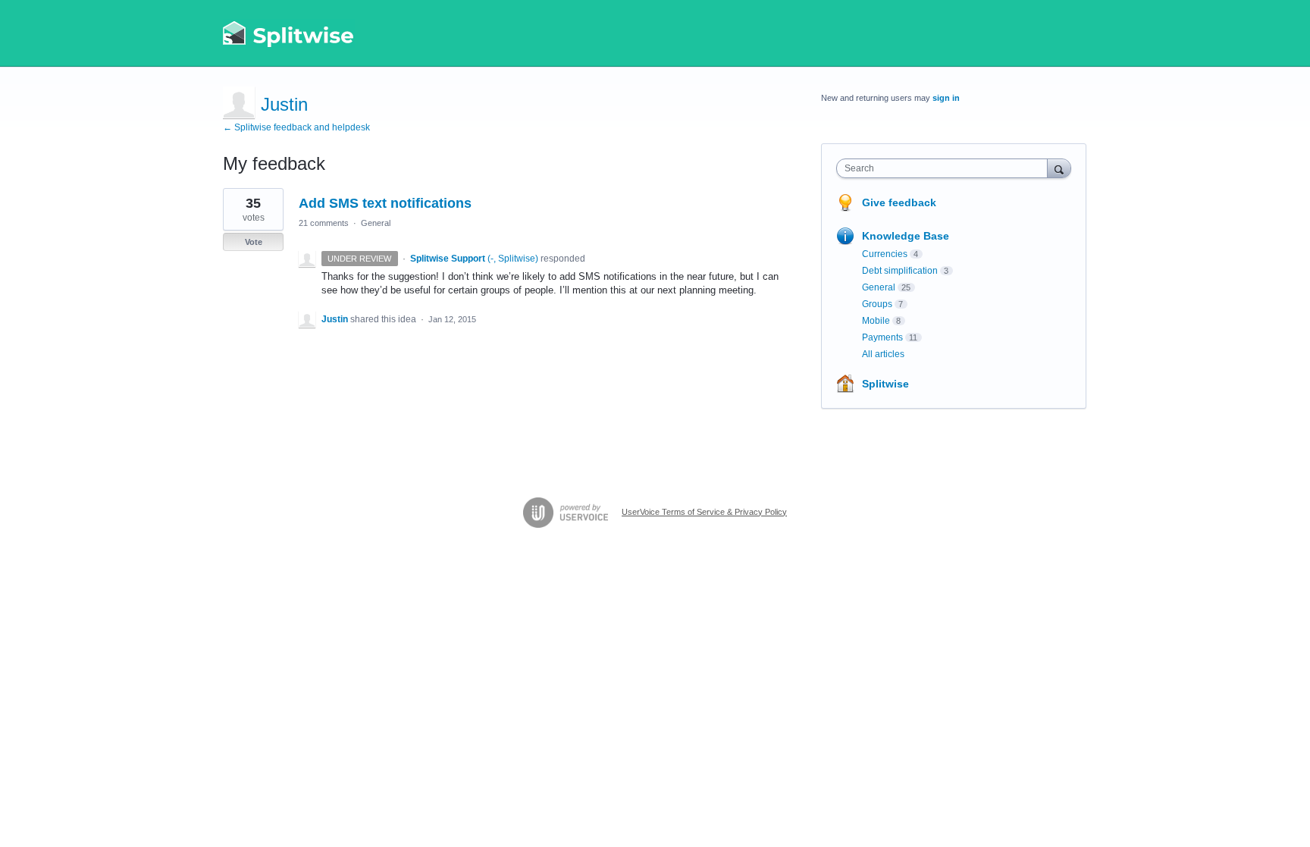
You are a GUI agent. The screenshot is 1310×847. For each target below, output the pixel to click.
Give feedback (899, 202)
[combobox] (946, 168)
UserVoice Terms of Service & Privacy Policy (704, 511)
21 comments (324, 222)
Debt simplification (900, 270)
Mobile (876, 320)
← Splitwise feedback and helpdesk (296, 127)
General (375, 222)
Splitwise (885, 384)
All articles (883, 354)
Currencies (884, 254)
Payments (882, 337)
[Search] (1059, 167)
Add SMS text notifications (385, 203)
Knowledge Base (905, 236)
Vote (253, 241)
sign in (946, 97)
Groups (877, 304)
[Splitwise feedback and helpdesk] (289, 33)
